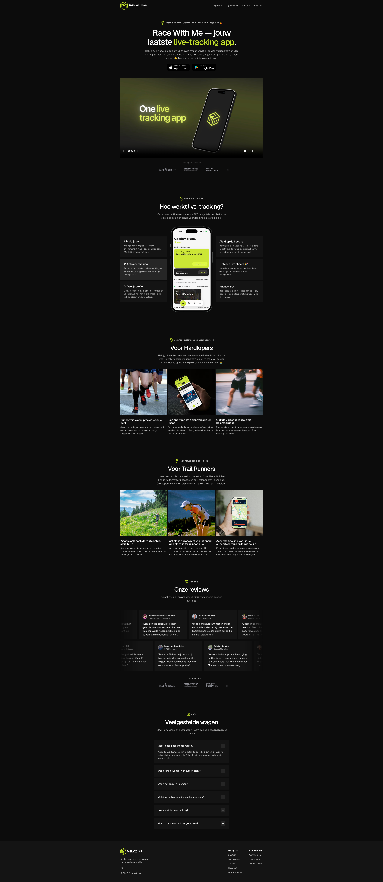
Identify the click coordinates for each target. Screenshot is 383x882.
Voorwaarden (254, 855)
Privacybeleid (254, 859)
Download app (235, 872)
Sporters (218, 5)
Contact (246, 5)
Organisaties (232, 5)
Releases (258, 5)
